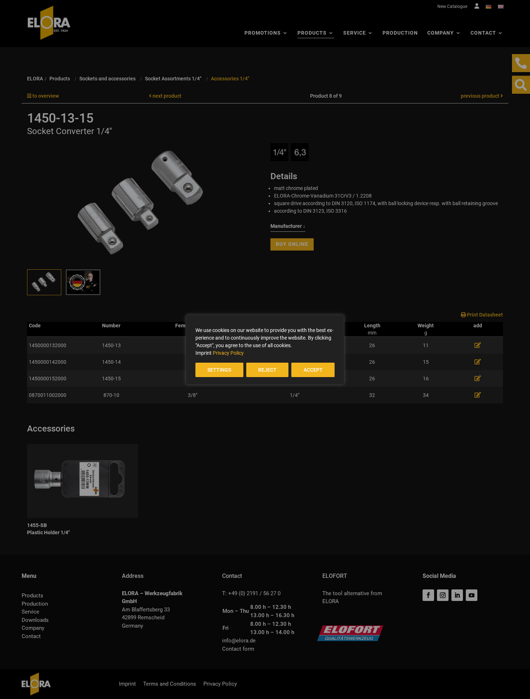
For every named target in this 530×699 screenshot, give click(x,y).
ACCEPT (313, 370)
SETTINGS (219, 370)
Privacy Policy (228, 353)
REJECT (267, 370)
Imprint (203, 353)
